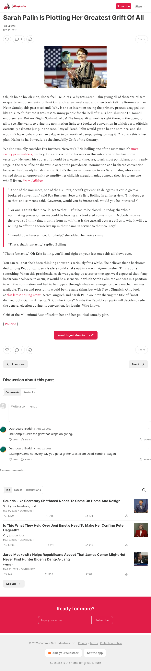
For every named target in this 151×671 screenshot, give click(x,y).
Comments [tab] (12, 392)
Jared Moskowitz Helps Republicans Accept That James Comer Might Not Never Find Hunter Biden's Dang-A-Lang (64, 557)
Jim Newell (10, 26)
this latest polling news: (24, 295)
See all (11, 584)
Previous (18, 364)
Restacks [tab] (29, 392)
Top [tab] (8, 490)
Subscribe (123, 6)
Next (135, 364)
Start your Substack (65, 653)
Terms (94, 643)
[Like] (7, 39)
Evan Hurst (27, 510)
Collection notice (111, 643)
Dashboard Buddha (22, 428)
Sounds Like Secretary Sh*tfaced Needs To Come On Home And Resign (62, 501)
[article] (75, 508)
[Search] (144, 490)
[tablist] (20, 392)
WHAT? (8, 564)
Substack (56, 663)
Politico (10, 324)
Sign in (140, 6)
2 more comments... (13, 470)
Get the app (95, 653)
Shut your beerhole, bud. (20, 506)
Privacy (82, 643)
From (27, 180)
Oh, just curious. (14, 535)
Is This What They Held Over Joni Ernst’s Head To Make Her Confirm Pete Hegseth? (63, 527)
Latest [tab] (18, 490)
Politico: (37, 180)
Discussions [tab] (33, 490)
